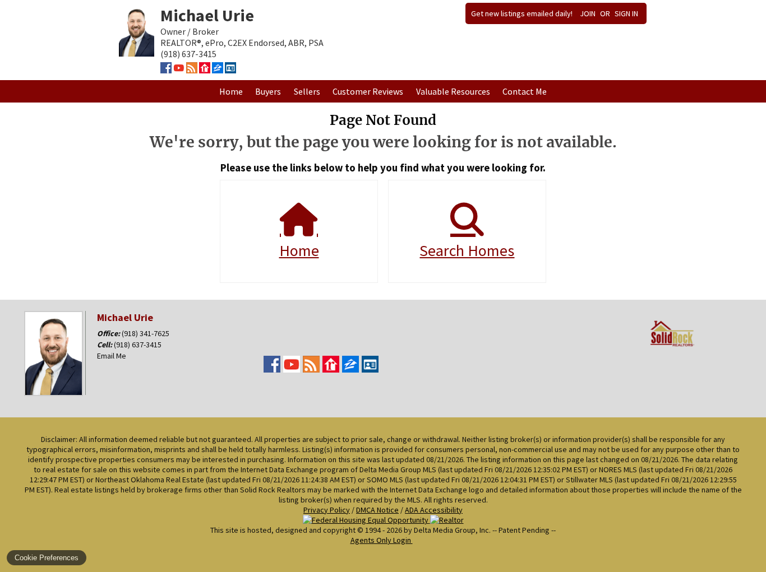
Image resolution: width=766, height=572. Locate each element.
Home (231, 91)
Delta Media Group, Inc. (452, 530)
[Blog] (191, 70)
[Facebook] (166, 70)
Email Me (111, 356)
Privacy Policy (326, 510)
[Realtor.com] (204, 70)
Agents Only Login (381, 540)
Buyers (268, 91)
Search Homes (466, 250)
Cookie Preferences (47, 558)
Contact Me (524, 91)
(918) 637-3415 (137, 345)
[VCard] (230, 70)
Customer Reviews (368, 91)
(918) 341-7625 (145, 333)
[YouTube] (178, 70)
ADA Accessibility (434, 510)
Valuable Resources (453, 91)
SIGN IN (626, 13)
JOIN (588, 13)
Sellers (307, 91)
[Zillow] (217, 70)
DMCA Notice (377, 510)
